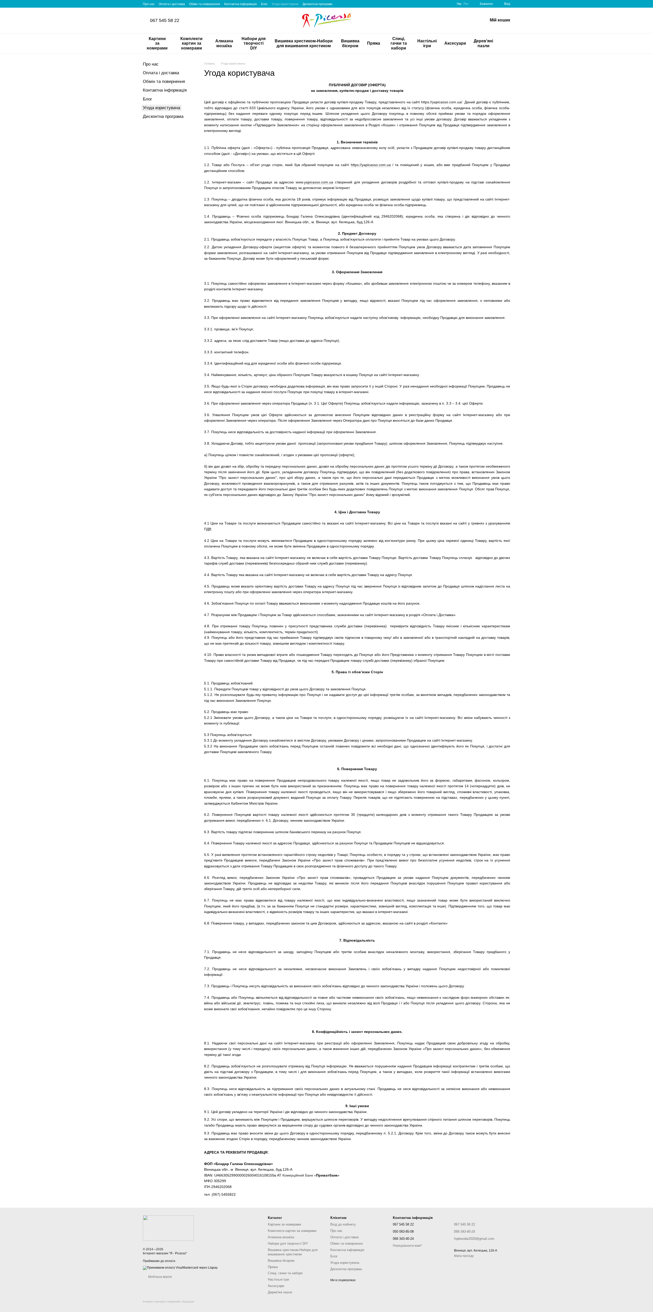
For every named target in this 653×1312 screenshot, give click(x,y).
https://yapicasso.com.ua (371, 165)
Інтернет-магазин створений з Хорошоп (168, 1301)
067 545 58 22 (164, 20)
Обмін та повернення (204, 4)
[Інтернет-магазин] (168, 1228)
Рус (466, 3)
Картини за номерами (157, 43)
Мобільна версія (159, 1277)
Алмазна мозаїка (224, 43)
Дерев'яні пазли (483, 43)
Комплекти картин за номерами (191, 43)
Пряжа (373, 43)
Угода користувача (285, 4)
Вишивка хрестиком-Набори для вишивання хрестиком (304, 43)
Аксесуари (455, 43)
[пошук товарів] (506, 44)
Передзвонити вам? (407, 1245)
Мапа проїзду (464, 1256)
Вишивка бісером (350, 43)
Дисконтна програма (317, 4)
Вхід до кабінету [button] (343, 1224)
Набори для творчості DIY (254, 43)
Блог (264, 4)
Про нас (149, 4)
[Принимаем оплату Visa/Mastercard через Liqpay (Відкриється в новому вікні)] (180, 1267)
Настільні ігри (427, 43)
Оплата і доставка (172, 4)
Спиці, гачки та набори (399, 43)
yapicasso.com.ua (318, 182)
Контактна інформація (240, 4)
